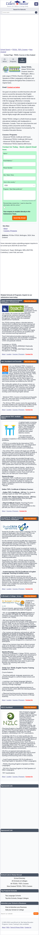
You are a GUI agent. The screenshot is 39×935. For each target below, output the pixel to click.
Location (9, 354)
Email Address (8, 160)
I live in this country (9, 182)
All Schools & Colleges (19, 881)
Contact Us (29, 354)
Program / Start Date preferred (13, 189)
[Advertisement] (19, 31)
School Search (5, 49)
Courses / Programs (10, 231)
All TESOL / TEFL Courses (19, 883)
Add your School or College (14, 910)
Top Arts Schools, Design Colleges (17, 898)
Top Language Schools (13, 895)
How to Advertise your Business (16, 907)
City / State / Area (8, 175)
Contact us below (13, 87)
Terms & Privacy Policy (17, 927)
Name (5, 153)
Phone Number (7, 168)
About (5, 228)
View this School (30, 301)
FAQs (8, 927)
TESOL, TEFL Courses (20, 49)
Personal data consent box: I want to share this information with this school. (17, 204)
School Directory (19, 878)
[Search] (36, 12)
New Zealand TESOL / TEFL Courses (19, 886)
